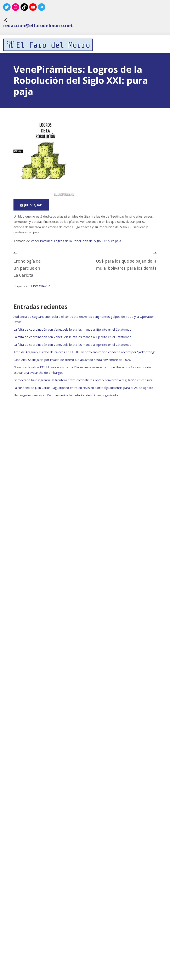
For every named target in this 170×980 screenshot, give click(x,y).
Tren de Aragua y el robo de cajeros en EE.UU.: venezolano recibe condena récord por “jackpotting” (84, 352)
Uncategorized (105, 205)
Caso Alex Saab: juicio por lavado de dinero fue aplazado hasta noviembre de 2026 (72, 360)
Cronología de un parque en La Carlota (27, 268)
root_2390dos (69, 205)
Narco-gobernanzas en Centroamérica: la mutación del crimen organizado (65, 395)
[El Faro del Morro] (48, 45)
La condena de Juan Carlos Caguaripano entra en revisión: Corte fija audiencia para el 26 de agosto (83, 388)
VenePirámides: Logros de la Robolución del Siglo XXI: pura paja (76, 241)
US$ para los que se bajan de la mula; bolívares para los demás (126, 264)
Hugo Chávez (40, 286)
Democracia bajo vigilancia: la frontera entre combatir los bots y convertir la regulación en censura (83, 380)
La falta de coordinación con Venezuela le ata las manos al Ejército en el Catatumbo (72, 329)
